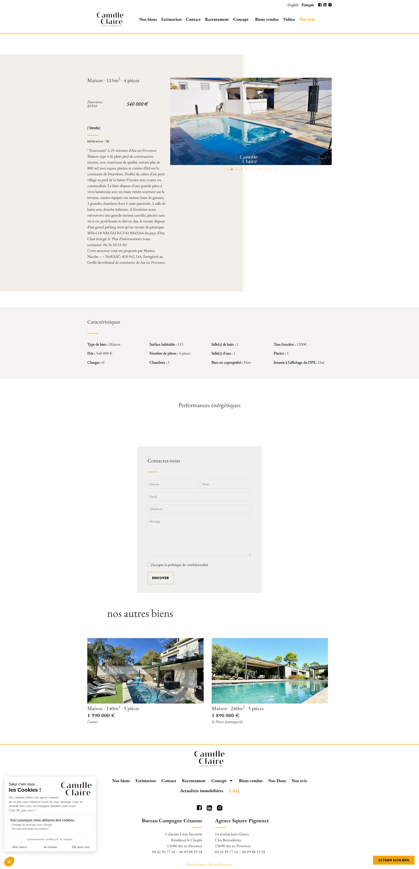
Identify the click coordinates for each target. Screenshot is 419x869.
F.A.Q (234, 790)
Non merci (19, 847)
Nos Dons (277, 780)
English (293, 4)
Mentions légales (196, 864)
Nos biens (148, 19)
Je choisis (50, 847)
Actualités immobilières (201, 790)
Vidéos (289, 19)
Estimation (171, 19)
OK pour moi (80, 847)
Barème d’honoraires (221, 864)
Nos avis (307, 19)
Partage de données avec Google (32, 824)
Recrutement (217, 19)
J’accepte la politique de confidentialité (179, 565)
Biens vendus (267, 19)
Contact (193, 19)
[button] (175, 122)
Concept (241, 19)
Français (308, 4)
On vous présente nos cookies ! (30, 828)
